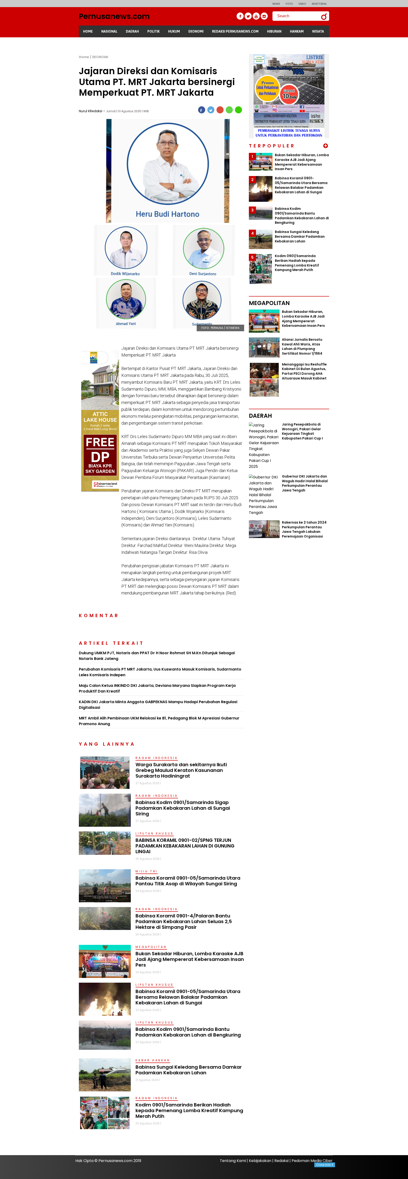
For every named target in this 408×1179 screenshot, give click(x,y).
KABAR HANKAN (153, 1060)
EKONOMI (196, 31)
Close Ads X (324, 1165)
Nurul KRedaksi (91, 111)
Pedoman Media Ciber (312, 1160)
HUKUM (174, 31)
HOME (88, 31)
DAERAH (132, 31)
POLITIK (153, 31)
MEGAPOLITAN (151, 947)
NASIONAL (109, 31)
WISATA (318, 31)
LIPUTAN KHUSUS (155, 833)
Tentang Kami (233, 1160)
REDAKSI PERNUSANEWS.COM (235, 31)
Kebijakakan (260, 1160)
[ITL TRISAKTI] (100, 352)
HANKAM (297, 31)
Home (84, 57)
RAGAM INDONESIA (157, 758)
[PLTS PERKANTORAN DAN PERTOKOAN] (289, 57)
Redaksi (281, 1160)
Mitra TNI (147, 871)
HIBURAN (274, 31)
